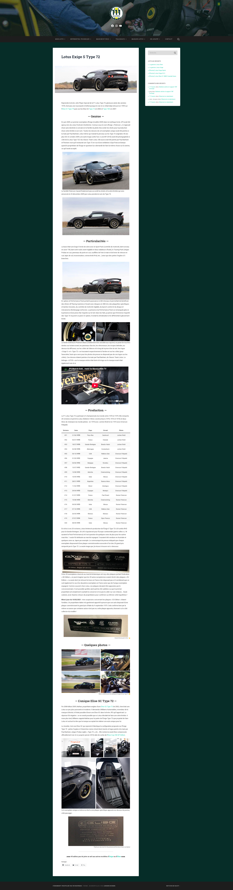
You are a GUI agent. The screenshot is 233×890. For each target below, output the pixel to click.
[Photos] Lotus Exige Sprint (157, 70)
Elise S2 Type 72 (107, 706)
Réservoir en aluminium (166, 96)
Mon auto (59, 39)
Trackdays (120, 39)
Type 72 (92, 109)
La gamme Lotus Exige (156, 67)
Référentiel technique (79, 39)
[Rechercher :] (162, 53)
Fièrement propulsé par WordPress (67, 886)
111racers (152, 87)
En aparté (154, 39)
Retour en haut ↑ (173, 886)
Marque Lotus (137, 39)
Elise (119, 856)
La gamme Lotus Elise (156, 64)
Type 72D (106, 109)
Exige (111, 856)
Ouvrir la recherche (178, 39)
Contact (168, 39)
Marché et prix (102, 39)
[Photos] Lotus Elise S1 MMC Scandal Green (162, 76)
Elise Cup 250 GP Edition (116, 735)
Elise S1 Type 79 (68, 109)
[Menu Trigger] (218, 3)
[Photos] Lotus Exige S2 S (157, 73)
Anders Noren (109, 886)
